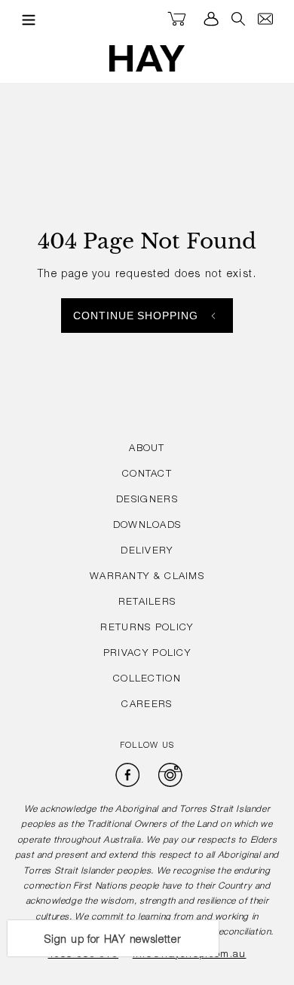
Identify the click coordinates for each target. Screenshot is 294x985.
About (147, 449)
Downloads (147, 526)
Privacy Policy (147, 654)
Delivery (147, 552)
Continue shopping (136, 316)
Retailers (147, 603)
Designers (147, 500)
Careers (146, 705)
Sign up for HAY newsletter (112, 940)
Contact (147, 475)
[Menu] (24, 19)
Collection (147, 680)
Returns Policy (146, 628)
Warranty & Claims (147, 577)
